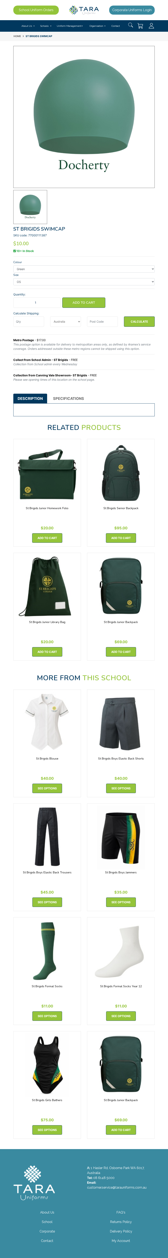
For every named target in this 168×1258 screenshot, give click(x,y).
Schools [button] (44, 26)
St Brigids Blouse (47, 759)
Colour (17, 262)
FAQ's (120, 1212)
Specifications (68, 398)
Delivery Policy (121, 1231)
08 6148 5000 (104, 1178)
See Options (47, 788)
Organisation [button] (96, 26)
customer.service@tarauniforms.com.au (116, 1187)
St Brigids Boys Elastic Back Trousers (47, 872)
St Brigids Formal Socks (47, 986)
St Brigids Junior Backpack (121, 622)
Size (16, 275)
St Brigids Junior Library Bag (47, 622)
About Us (47, 1212)
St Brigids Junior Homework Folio (47, 508)
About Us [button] (27, 26)
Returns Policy (121, 1222)
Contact (115, 26)
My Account (121, 1241)
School (47, 1222)
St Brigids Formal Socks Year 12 (121, 986)
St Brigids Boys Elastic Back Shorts (121, 759)
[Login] (151, 25)
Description (30, 398)
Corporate (47, 1231)
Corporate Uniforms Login (132, 10)
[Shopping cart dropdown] (140, 25)
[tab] (30, 399)
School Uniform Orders (36, 10)
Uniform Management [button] (69, 26)
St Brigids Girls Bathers (47, 1100)
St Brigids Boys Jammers (121, 872)
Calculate (139, 321)
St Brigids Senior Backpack (120, 508)
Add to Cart (84, 302)
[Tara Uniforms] (84, 10)
